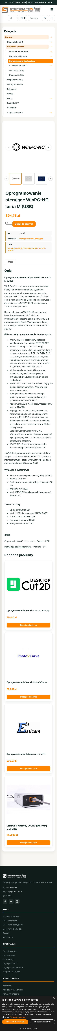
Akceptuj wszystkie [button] (15, 1022)
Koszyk (6, 933)
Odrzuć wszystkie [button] (42, 1022)
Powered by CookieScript (28, 1028)
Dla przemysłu (9, 955)
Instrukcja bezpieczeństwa (17, 546)
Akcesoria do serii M (18, 65)
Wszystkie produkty (12, 916)
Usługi (10, 94)
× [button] (54, 998)
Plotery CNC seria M (18, 51)
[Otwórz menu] (52, 10)
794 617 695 (20, 2)
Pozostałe (11, 108)
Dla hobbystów (9, 951)
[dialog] (28, 1013)
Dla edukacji (8, 959)
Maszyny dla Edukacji (12, 929)
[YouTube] (11, 901)
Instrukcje (7, 986)
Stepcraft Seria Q (15, 80)
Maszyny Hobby (10, 921)
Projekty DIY (13, 103)
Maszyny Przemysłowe (13, 925)
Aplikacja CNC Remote (13, 990)
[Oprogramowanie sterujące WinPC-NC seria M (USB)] (16, 179)
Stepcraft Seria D (15, 42)
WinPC (11, 251)
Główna (8, 37)
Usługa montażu (16, 75)
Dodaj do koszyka (24, 224)
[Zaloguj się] (52, 18)
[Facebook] (5, 901)
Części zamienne (15, 112)
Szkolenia (11, 89)
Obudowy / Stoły (16, 70)
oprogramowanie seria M (34, 248)
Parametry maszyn (11, 994)
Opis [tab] (10, 261)
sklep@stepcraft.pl (43, 2)
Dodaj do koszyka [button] (28, 625)
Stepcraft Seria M (15, 47)
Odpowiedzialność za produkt (19, 541)
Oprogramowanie (15, 84)
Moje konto (8, 937)
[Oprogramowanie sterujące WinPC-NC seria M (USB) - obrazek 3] (42, 179)
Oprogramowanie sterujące (22, 61)
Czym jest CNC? (10, 963)
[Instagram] (17, 901)
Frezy (9, 98)
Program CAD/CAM (11, 971)
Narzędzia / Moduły (18, 56)
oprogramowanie (15, 248)
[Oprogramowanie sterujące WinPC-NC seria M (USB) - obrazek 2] (29, 179)
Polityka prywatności (17, 1017)
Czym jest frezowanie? (13, 967)
